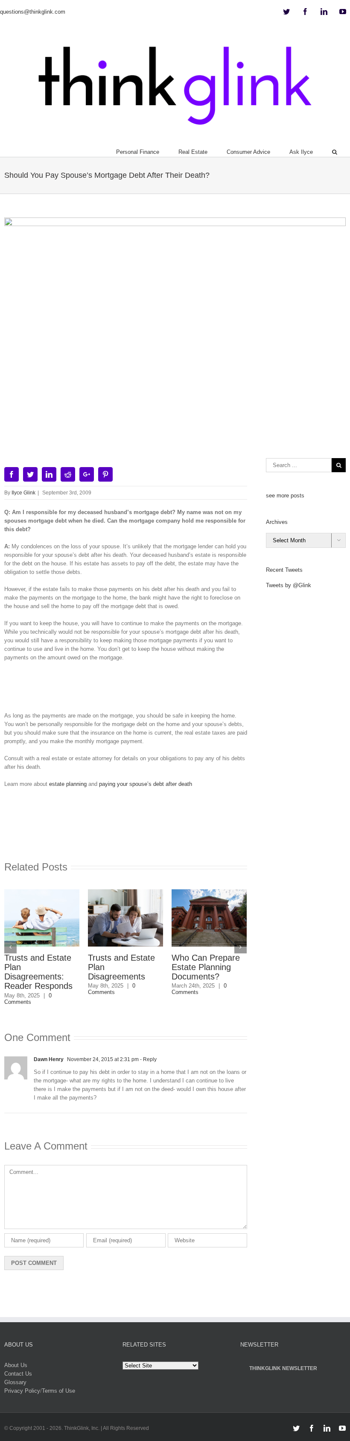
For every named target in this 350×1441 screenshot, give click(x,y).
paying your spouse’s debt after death (145, 784)
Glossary (15, 1373)
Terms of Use (58, 1381)
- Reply (148, 1050)
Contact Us (18, 1364)
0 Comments (28, 988)
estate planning (68, 784)
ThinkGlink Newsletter (283, 1359)
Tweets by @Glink (288, 585)
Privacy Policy (22, 1381)
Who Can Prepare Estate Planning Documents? (122, 967)
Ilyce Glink (23, 493)
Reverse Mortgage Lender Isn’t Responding (207, 967)
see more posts (285, 495)
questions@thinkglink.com (32, 12)
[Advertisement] (159, 690)
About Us (15, 1356)
